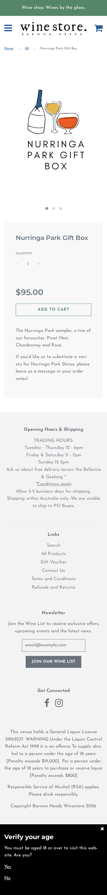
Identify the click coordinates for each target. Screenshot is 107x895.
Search (53, 545)
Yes (7, 867)
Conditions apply (54, 484)
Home (8, 48)
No (7, 878)
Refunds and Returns (53, 587)
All (27, 48)
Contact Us (53, 570)
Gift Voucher (53, 562)
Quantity (24, 253)
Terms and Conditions (53, 579)
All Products (53, 554)
